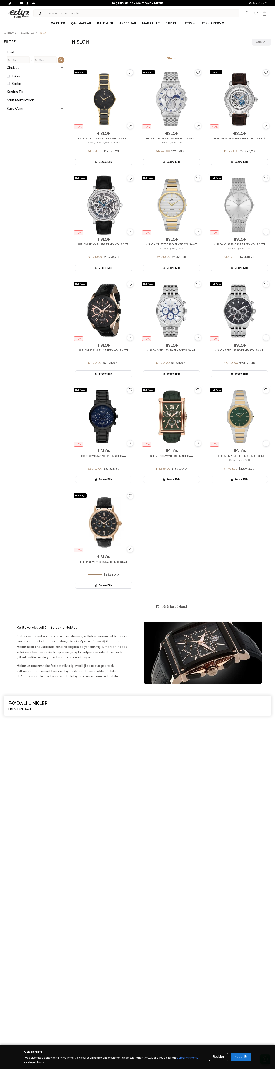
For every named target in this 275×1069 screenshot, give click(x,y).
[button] (35, 52)
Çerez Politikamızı (187, 1057)
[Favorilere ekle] (130, 72)
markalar (27, 33)
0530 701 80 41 (258, 3)
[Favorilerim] (256, 13)
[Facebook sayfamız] (15, 3)
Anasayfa (10, 33)
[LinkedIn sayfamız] (33, 3)
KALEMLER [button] (105, 23)
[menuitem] (58, 23)
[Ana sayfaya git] (18, 13)
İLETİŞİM (189, 23)
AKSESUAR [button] (127, 23)
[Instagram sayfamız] (27, 3)
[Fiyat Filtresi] (61, 60)
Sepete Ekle (105, 161)
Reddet (218, 1057)
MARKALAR (151, 23)
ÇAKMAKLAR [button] (81, 23)
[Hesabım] (246, 13)
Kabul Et (240, 1057)
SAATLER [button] (58, 23)
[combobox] (261, 42)
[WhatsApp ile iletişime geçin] (9, 3)
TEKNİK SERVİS (212, 23)
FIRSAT (171, 23)
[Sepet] (264, 13)
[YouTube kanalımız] (21, 3)
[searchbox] (143, 13)
